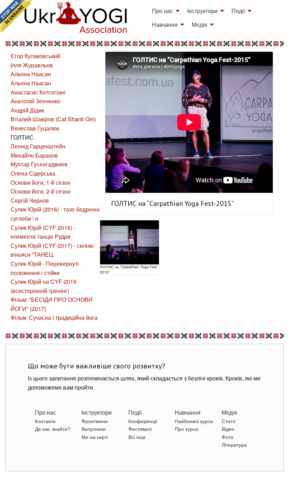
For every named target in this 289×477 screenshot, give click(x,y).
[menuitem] (164, 11)
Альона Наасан (31, 74)
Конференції (143, 420)
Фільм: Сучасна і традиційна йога (54, 317)
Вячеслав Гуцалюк (35, 128)
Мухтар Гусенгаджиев (39, 164)
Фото (227, 436)
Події (238, 11)
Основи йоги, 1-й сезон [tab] (40, 182)
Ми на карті (94, 436)
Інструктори (202, 11)
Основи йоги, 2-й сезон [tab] (40, 191)
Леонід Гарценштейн (38, 146)
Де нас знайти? (52, 428)
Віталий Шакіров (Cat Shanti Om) (53, 119)
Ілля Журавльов (32, 65)
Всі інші (136, 436)
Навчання (165, 24)
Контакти (45, 420)
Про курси (186, 428)
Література (234, 444)
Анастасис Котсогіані (38, 92)
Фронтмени (94, 420)
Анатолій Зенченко (35, 101)
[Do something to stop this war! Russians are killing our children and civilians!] (16, 16)
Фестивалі (140, 428)
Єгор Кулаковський (35, 56)
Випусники (93, 428)
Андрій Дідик (27, 110)
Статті (228, 420)
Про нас (162, 11)
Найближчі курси (194, 420)
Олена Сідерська (33, 173)
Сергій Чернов (30, 200)
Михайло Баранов (34, 155)
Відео (228, 428)
